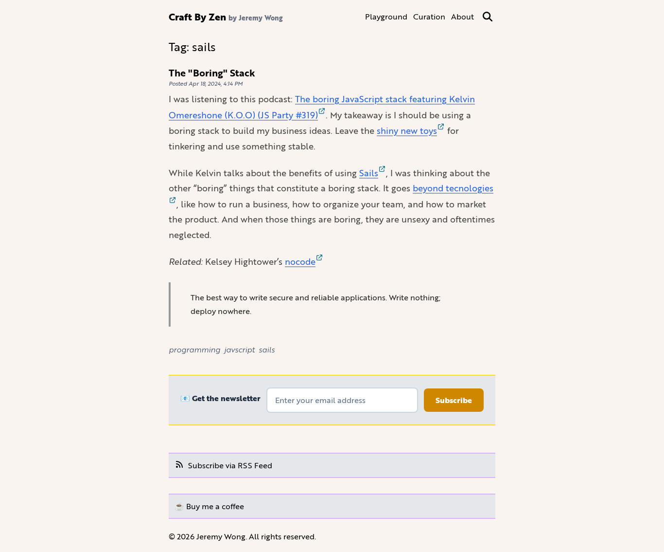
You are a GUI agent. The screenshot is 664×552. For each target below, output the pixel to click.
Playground (386, 16)
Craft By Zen (197, 16)
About (462, 16)
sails (267, 349)
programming (194, 349)
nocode (300, 261)
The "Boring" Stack (212, 73)
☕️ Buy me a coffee (209, 506)
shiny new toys (407, 130)
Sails (368, 172)
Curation (429, 16)
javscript (239, 349)
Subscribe (454, 400)
